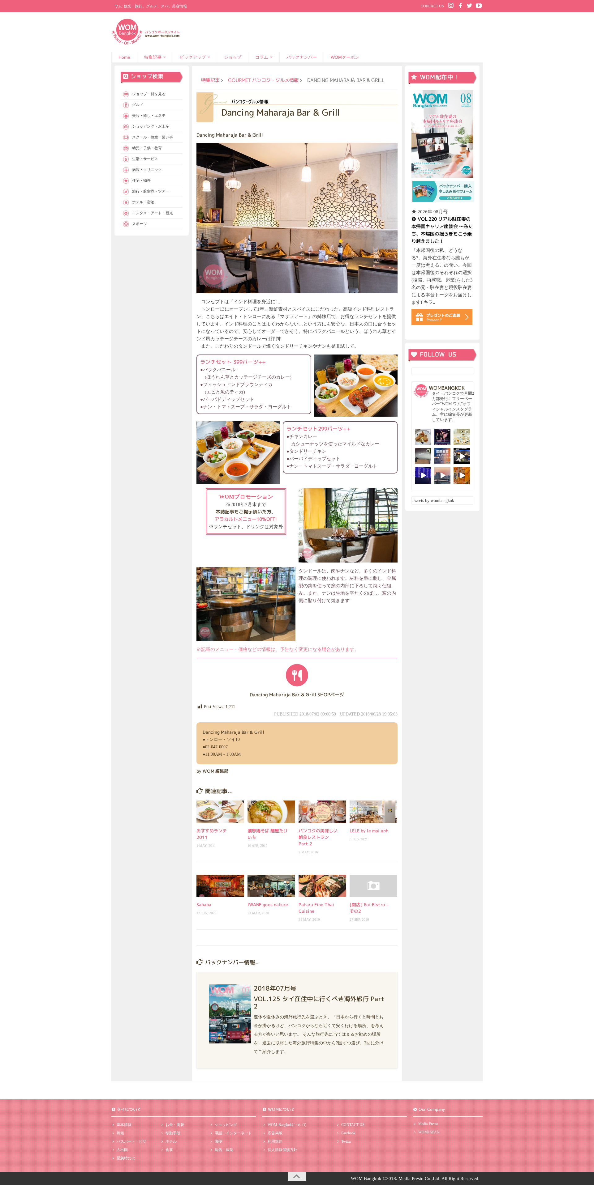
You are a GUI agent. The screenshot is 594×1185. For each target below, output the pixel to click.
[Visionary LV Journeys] (462, 456)
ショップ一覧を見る (149, 94)
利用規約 (275, 1141)
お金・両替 (175, 1125)
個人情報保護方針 (282, 1150)
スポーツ (139, 224)
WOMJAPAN (429, 1132)
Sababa (203, 904)
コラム (261, 57)
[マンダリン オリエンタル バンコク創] (462, 437)
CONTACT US (432, 6)
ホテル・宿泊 (143, 202)
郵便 (218, 1141)
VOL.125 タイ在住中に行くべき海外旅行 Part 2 (319, 1002)
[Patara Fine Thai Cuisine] (322, 886)
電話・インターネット (233, 1133)
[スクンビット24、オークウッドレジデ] (462, 475)
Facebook (348, 1133)
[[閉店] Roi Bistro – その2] (373, 886)
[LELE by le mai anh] (373, 812)
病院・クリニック (147, 170)
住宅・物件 (141, 180)
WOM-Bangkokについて (287, 1125)
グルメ (137, 105)
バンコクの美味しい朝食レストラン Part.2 (318, 837)
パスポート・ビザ (131, 1141)
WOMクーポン (345, 57)
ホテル (171, 1141)
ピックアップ (193, 57)
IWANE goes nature (268, 904)
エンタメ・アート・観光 (152, 213)
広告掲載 (275, 1133)
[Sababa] (220, 886)
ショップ (232, 57)
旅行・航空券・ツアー (150, 191)
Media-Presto (428, 1124)
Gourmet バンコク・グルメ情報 (263, 80)
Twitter (346, 1141)
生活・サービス (145, 159)
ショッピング (226, 1125)
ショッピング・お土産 (150, 126)
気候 (120, 1133)
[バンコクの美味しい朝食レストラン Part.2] (322, 812)
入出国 (122, 1150)
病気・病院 (224, 1150)
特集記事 (152, 57)
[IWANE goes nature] (271, 886)
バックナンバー (301, 57)
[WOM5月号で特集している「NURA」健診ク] (423, 456)
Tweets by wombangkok (433, 500)
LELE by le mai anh (369, 831)
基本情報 (124, 1125)
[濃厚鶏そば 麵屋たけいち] (271, 812)
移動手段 (173, 1133)
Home (124, 57)
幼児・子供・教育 (147, 148)
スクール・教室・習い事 (152, 137)
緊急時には (126, 1158)
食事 (169, 1150)
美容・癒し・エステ (149, 115)
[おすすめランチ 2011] (220, 812)
